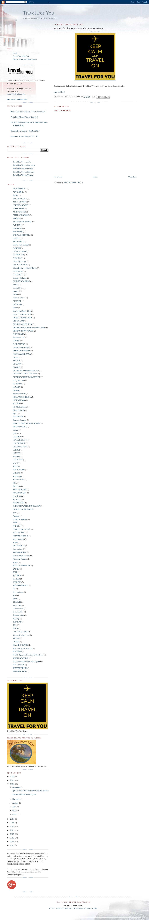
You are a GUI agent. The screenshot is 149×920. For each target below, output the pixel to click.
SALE (15, 572)
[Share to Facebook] (105, 97)
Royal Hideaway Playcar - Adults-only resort (28, 111)
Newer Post (58, 176)
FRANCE (16, 360)
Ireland (15, 430)
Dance (15, 307)
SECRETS (17, 582)
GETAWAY (17, 363)
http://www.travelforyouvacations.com (73, 908)
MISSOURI (17, 476)
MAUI (15, 463)
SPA (14, 595)
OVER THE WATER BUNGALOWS (27, 506)
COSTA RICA (18, 274)
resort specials (18, 539)
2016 (12, 830)
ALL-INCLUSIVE (20, 201)
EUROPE (16, 340)
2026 (12, 776)
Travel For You (38, 12)
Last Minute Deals (20, 446)
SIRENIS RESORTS (21, 585)
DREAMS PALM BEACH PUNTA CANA (29, 327)
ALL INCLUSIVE (20, 198)
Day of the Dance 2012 (22, 314)
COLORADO (18, 271)
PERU (15, 522)
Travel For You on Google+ (23, 168)
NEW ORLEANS (19, 492)
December (16, 787)
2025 (12, 780)
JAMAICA (17, 436)
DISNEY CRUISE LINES (22, 317)
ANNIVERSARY (19, 211)
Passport (16, 516)
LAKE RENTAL (19, 443)
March (15, 814)
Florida (15, 357)
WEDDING (17, 651)
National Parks (18, 479)
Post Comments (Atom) (73, 182)
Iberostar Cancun (19, 420)
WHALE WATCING (20, 658)
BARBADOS (18, 231)
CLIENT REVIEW (20, 264)
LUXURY (16, 453)
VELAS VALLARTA (21, 631)
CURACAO (17, 304)
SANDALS (17, 575)
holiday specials (19, 393)
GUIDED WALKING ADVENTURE (26, 377)
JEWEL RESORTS (20, 439)
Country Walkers (19, 278)
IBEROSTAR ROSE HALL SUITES (26, 423)
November (16, 799)
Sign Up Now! (59, 92)
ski (14, 588)
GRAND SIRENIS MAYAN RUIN (26, 370)
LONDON (17, 450)
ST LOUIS (17, 602)
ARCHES (16, 218)
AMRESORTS (18, 208)
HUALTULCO (18, 410)
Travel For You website (22, 161)
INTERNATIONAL (20, 426)
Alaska (15, 195)
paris (15, 512)
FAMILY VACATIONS (21, 350)
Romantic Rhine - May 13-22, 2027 (25, 136)
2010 (12, 845)
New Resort (17, 496)
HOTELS (16, 403)
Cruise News (18, 287)
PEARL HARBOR (20, 519)
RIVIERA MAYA (19, 552)
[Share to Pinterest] (108, 97)
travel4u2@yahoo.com (16, 94)
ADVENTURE (18, 192)
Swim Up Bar (18, 611)
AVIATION (17, 225)
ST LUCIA (17, 605)
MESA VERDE (19, 469)
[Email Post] (93, 97)
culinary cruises (19, 297)
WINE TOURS (18, 664)
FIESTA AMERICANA (22, 354)
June (14, 806)
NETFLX (16, 486)
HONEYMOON (19, 400)
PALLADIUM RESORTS (22, 509)
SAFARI (16, 569)
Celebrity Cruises (19, 261)
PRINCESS (17, 526)
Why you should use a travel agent (26, 661)
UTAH (15, 628)
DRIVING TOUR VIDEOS (23, 330)
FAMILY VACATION (21, 347)
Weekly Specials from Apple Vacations (28, 654)
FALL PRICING (19, 344)
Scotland (16, 578)
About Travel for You (21, 56)
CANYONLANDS (20, 251)
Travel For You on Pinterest (23, 171)
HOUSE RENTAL (20, 406)
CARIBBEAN (18, 254)
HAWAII (16, 390)
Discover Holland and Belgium (24, 794)
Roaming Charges (20, 559)
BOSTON (16, 238)
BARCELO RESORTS (21, 235)
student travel (18, 608)
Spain (15, 598)
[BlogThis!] (100, 97)
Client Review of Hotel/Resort (25, 268)
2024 (12, 784)
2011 (12, 841)
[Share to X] (103, 97)
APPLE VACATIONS (21, 215)
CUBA (15, 294)
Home (95, 176)
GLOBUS (16, 367)
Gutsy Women (18, 380)
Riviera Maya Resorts (21, 555)
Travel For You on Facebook (24, 165)
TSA (14, 625)
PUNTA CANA (18, 532)
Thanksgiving (18, 615)
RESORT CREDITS (20, 535)
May (14, 810)
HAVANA (16, 387)
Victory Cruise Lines (21, 635)
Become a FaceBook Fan (17, 99)
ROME (15, 562)
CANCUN (17, 248)
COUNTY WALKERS (21, 281)
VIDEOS (16, 638)
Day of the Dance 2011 (22, 311)
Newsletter (17, 499)
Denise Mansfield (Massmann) (25, 59)
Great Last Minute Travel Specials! (24, 117)
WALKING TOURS (20, 645)
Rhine (15, 542)
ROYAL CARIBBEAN (21, 565)
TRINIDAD (17, 621)
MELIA (16, 466)
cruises (15, 291)
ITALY (15, 433)
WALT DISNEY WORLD (22, 648)
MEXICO (16, 473)
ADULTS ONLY (19, 188)
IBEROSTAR (18, 416)
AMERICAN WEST (20, 205)
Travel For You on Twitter (23, 175)
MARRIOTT (18, 459)
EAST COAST (18, 334)
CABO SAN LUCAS (21, 244)
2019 (12, 819)
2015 (12, 834)
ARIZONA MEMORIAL (22, 221)
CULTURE (17, 301)
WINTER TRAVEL (20, 668)
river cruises (17, 549)
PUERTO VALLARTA (21, 529)
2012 (12, 837)
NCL (15, 483)
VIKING (16, 641)
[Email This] (97, 97)
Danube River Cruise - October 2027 (25, 130)
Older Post (132, 176)
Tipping (16, 618)
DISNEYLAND (19, 320)
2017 (12, 826)
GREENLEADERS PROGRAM (25, 373)
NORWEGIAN (18, 502)
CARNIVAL (17, 258)
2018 (12, 822)
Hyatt (15, 413)
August (15, 803)
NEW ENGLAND (19, 489)
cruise (15, 284)
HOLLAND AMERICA (22, 397)
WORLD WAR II (19, 671)
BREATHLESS (19, 241)
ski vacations (18, 592)
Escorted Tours (18, 337)
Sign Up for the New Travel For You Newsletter (30, 790)
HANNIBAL (17, 383)
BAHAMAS (17, 228)
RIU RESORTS (19, 545)
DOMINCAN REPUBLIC (23, 324)
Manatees (16, 456)
